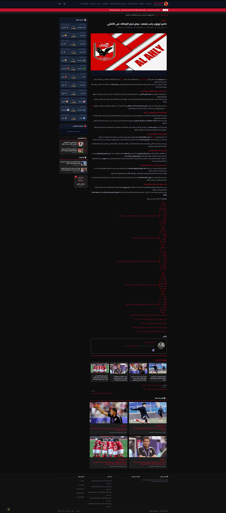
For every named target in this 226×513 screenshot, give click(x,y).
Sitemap (78, 511)
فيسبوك (159, 385)
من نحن (98, 4)
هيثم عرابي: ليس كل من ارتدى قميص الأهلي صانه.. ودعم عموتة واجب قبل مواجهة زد (108, 429)
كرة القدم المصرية (133, 345)
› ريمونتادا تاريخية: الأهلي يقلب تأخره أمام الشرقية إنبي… (100, 504)
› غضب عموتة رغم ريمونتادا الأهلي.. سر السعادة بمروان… (99, 492)
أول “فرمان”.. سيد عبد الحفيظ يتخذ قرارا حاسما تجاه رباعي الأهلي (142, 284)
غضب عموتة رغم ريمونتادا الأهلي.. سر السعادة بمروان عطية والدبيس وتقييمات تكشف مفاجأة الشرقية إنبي (149, 463)
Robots (72, 511)
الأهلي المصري (143, 79)
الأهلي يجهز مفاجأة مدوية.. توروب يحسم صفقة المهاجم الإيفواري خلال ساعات (138, 261)
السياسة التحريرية (84, 4)
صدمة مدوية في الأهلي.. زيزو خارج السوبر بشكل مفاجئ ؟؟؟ (151, 319)
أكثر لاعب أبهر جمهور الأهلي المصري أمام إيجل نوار (145, 238)
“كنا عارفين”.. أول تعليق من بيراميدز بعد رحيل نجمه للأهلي (151, 331)
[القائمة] (60, 4)
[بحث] (64, 4)
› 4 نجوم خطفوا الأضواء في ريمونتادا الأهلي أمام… (101, 498)
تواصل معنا (92, 4)
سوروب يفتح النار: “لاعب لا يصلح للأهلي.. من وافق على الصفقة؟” (149, 327)
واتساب (149, 385)
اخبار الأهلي (141, 4)
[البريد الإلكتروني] (153, 350)
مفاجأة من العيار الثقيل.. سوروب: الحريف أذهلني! (154, 323)
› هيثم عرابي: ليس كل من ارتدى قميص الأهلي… (101, 486)
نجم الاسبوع (123, 4)
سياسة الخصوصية (80, 493)
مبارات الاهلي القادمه (114, 4)
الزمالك (122, 79)
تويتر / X (154, 385)
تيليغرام (144, 385)
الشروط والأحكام (80, 497)
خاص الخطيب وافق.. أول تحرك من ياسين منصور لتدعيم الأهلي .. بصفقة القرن (138, 215)
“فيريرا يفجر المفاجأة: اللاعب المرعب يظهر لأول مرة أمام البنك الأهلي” (148, 315)
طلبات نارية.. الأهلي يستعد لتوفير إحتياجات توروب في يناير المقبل (142, 304)
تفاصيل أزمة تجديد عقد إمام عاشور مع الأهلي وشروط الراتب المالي (149, 429)
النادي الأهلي (148, 4)
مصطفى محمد (150, 342)
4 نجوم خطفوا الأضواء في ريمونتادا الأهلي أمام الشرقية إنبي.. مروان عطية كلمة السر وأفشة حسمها (109, 463)
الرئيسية (164, 15)
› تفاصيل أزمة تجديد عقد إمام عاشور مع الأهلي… (101, 481)
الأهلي (153, 137)
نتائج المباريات (105, 4)
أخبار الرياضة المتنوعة (132, 4)
